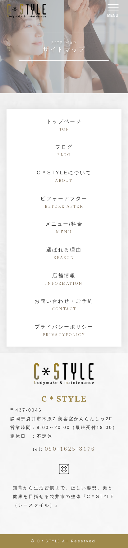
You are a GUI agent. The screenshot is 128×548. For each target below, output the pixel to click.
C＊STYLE (48, 541)
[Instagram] (64, 469)
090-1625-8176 (70, 449)
